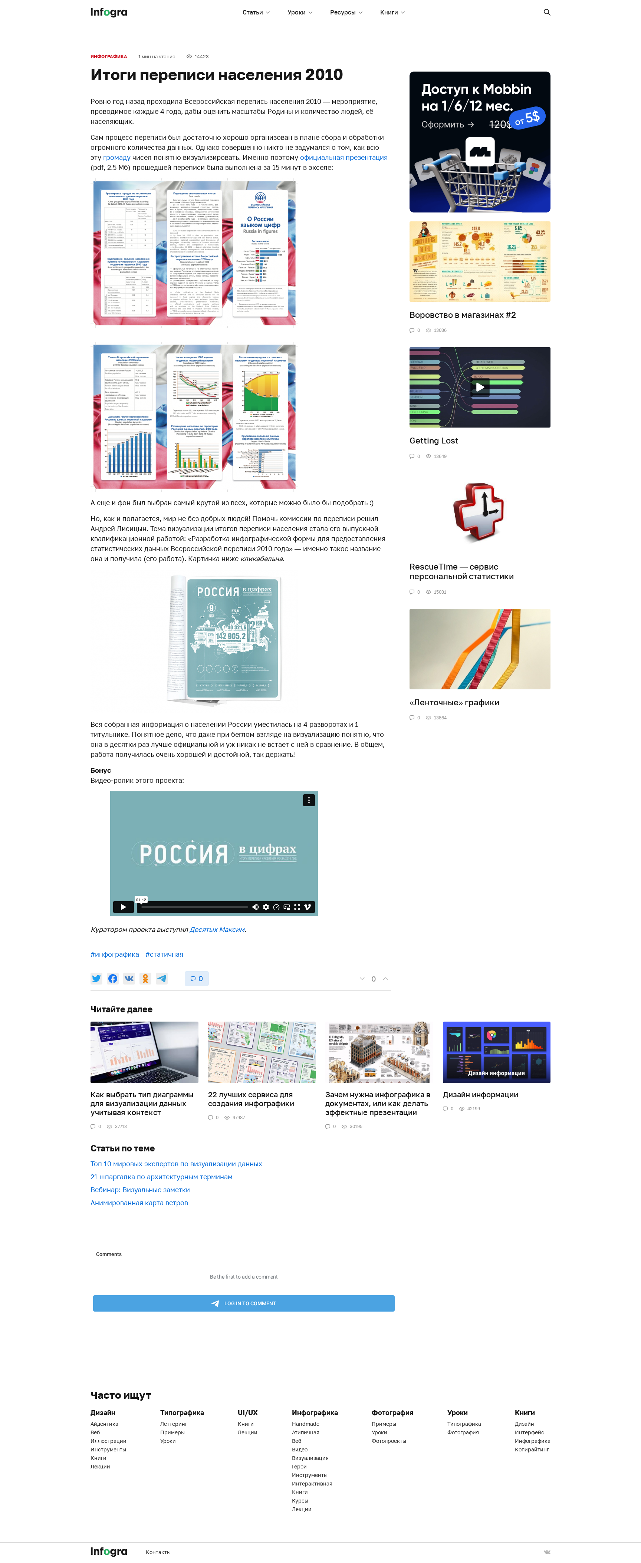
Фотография (463, 1432)
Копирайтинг (532, 1449)
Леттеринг (173, 1424)
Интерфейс (529, 1432)
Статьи (253, 12)
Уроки (296, 12)
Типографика (464, 1424)
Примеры (172, 1432)
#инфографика (115, 954)
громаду (117, 157)
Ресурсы (343, 12)
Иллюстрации (108, 1441)
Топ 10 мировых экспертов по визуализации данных (176, 1164)
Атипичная (305, 1432)
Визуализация (310, 1458)
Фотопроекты (389, 1441)
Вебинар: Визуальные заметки (140, 1190)
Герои (299, 1466)
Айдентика (104, 1424)
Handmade (305, 1424)
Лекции (100, 1466)
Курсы (300, 1500)
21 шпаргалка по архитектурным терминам (162, 1177)
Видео (300, 1449)
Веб (95, 1432)
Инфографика (109, 56)
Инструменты (108, 1449)
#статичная (164, 954)
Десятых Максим (217, 929)
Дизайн (524, 1424)
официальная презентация (344, 157)
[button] (547, 12)
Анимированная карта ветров (139, 1202)
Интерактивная (312, 1483)
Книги (389, 12)
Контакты (158, 1552)
